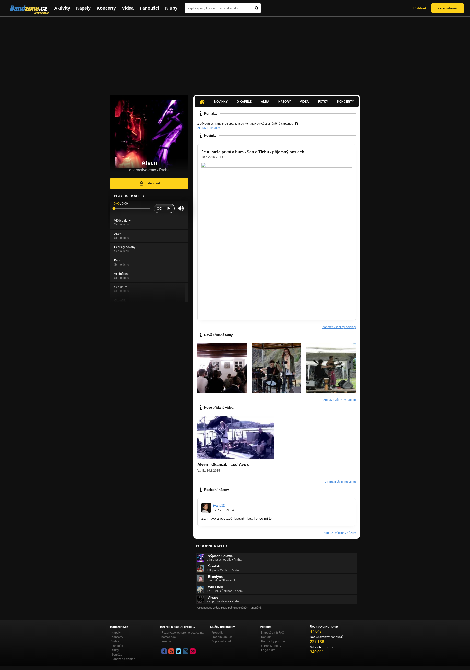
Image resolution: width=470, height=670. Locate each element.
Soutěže (116, 654)
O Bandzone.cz (271, 646)
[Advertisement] (235, 53)
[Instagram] (185, 651)
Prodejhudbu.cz (221, 637)
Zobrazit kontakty (208, 128)
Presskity (217, 632)
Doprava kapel (221, 641)
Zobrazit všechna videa (340, 482)
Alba (265, 101)
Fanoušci (149, 8)
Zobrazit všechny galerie (339, 400)
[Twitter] (178, 651)
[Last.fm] (193, 651)
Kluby (171, 8)
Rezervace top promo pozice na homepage (182, 635)
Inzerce (166, 641)
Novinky (221, 101)
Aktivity (62, 8)
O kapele (244, 101)
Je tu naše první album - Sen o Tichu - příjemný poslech (252, 152)
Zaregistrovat (448, 8)
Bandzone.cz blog (123, 659)
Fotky (323, 101)
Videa (128, 8)
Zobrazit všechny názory (340, 533)
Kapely (83, 8)
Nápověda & (272, 632)
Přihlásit (419, 8)
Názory (284, 101)
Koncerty (106, 8)
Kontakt (266, 637)
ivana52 (219, 505)
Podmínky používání (274, 641)
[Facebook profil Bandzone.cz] (164, 651)
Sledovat (153, 183)
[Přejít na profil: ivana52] (206, 508)
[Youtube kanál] (171, 651)
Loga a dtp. (268, 650)
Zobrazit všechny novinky (339, 327)
